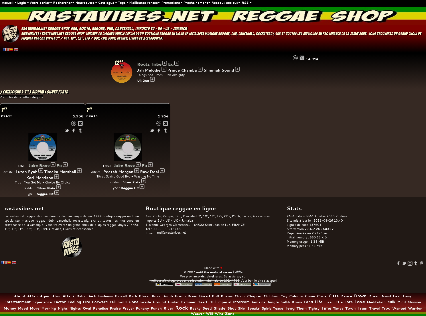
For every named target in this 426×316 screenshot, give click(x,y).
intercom (241, 302)
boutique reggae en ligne (164, 33)
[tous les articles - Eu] (176, 63)
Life (319, 301)
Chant (240, 296)
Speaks (253, 308)
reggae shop (59, 28)
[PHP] (223, 284)
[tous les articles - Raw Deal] (162, 170)
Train (362, 308)
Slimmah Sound (218, 70)
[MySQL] (203, 284)
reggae (98, 28)
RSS (245, 2)
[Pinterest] (421, 263)
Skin (241, 308)
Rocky (195, 308)
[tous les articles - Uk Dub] (152, 79)
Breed (204, 296)
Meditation (376, 302)
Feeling (74, 301)
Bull (215, 296)
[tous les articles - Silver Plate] (58, 186)
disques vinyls (113, 33)
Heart (202, 302)
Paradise (100, 308)
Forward (100, 302)
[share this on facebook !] (73, 130)
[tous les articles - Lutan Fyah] (40, 170)
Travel (374, 308)
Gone (133, 301)
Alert (56, 296)
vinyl (210, 276)
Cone (322, 296)
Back (91, 296)
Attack (69, 296)
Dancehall (190, 216)
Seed (207, 308)
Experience (42, 302)
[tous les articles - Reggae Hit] (56, 192)
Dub (178, 216)
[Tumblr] (415, 263)
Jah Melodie (149, 70)
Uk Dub (143, 80)
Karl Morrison (39, 177)
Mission (414, 302)
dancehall (124, 28)
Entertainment (17, 301)
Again (45, 296)
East (397, 296)
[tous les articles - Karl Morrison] (56, 176)
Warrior (415, 308)
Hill (212, 302)
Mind (401, 302)
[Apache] (184, 284)
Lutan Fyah (26, 171)
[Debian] (242, 284)
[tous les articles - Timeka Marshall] (79, 170)
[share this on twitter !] (67, 130)
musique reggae (217, 33)
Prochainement (195, 2)
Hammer (188, 302)
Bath (133, 296)
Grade (145, 302)
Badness (105, 296)
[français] (5, 49)
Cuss (333, 295)
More (34, 308)
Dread (385, 296)
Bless (144, 296)
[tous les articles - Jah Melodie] (164, 69)
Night (62, 308)
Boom (180, 296)
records (199, 276)
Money (10, 308)
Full (113, 301)
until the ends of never (214, 272)
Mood (23, 308)
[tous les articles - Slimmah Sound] (237, 69)
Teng (290, 308)
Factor (59, 301)
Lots (348, 301)
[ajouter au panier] (302, 57)
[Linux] (164, 284)
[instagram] (410, 263)
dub (110, 28)
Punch (156, 308)
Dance (346, 296)
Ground (159, 302)
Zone (230, 313)
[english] (16, 49)
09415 (6, 116)
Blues (155, 296)
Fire (86, 301)
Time (326, 308)
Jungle (273, 302)
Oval (87, 308)
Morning (48, 308)
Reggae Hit (44, 194)
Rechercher (62, 2)
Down (360, 296)
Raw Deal (149, 171)
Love (359, 301)
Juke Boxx (39, 165)
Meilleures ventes (143, 2)
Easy (407, 296)
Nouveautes (85, 2)
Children (271, 296)
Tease (278, 308)
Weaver (197, 313)
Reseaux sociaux (224, 2)
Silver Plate (46, 188)
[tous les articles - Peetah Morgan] (136, 170)
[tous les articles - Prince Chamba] (200, 69)
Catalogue (106, 2)
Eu (171, 64)
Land (308, 301)
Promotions (170, 2)
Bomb (167, 296)
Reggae (168, 216)
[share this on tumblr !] (80, 130)
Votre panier (39, 2)
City (283, 296)
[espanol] (10, 49)
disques (27, 38)
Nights (75, 308)
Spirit (266, 308)
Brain (192, 296)
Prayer (128, 308)
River (168, 308)
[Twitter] (404, 263)
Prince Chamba (182, 70)
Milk (391, 301)
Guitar (173, 302)
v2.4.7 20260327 (319, 229)
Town (350, 308)
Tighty (314, 308)
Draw (373, 296)
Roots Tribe (149, 64)
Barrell (121, 296)
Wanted (399, 308)
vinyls (50, 38)
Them (301, 308)
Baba (81, 296)
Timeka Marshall (60, 171)
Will (209, 313)
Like (327, 302)
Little (338, 302)
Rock (181, 307)
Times (338, 308)
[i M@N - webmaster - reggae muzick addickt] (238, 272)
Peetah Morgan (118, 171)
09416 (92, 116)
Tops (122, 2)
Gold (122, 302)
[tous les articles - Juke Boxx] (53, 164)
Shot (231, 308)
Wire (219, 313)
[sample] (295, 57)
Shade (219, 308)
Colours (296, 296)
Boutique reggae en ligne (181, 208)
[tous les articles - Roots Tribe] (164, 63)
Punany (142, 308)
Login (21, 2)
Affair (32, 296)
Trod (386, 308)
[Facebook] (398, 263)
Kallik (285, 302)
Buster (227, 296)
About (19, 296)
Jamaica (258, 302)
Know (297, 302)
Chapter (254, 296)
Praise (115, 308)
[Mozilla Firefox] (262, 284)
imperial (224, 302)
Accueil (8, 2)
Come (310, 296)
